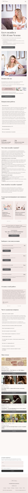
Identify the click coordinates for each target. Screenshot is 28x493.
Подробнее (7, 250)
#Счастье (13, 423)
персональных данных (14, 468)
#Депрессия (6, 385)
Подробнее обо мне (8, 96)
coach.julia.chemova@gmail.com (14, 483)
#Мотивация (9, 423)
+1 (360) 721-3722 (14, 485)
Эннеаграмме (9, 274)
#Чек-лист (2, 405)
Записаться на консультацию (8, 47)
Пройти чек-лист (14, 235)
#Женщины (6, 423)
